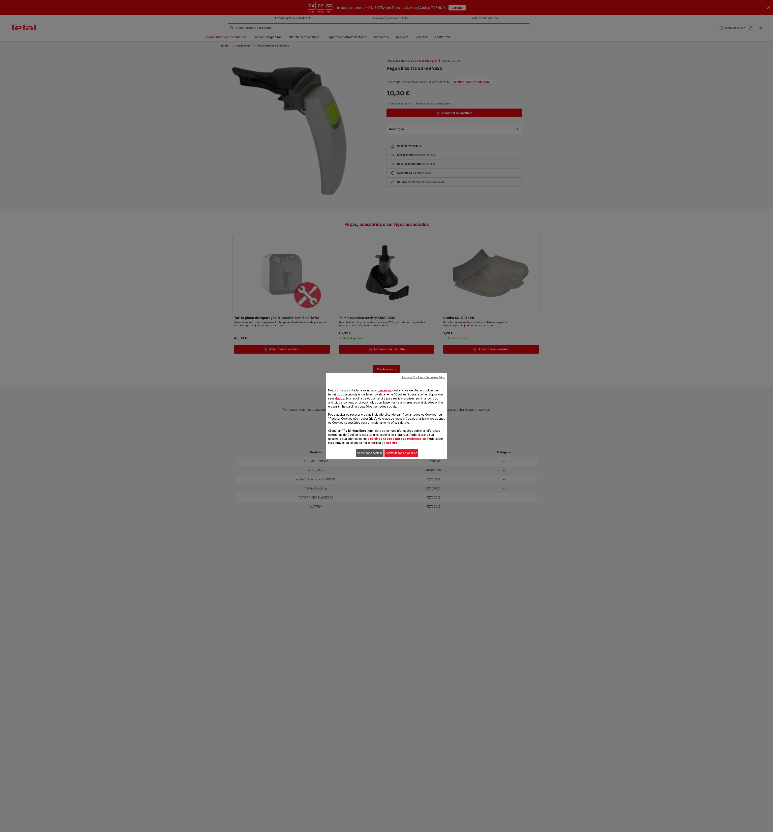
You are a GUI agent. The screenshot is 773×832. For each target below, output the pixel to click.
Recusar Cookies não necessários (423, 377)
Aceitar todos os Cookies (401, 452)
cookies (392, 442)
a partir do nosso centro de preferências (397, 438)
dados (339, 398)
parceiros (384, 390)
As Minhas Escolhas (369, 452)
